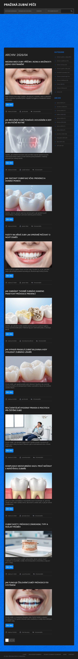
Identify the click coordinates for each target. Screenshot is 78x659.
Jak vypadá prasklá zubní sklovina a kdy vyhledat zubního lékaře (26, 350)
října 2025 (60, 142)
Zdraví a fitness (62, 88)
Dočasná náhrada (11, 11)
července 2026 (62, 106)
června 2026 (61, 110)
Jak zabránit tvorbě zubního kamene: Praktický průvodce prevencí (24, 292)
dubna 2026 (61, 118)
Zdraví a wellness (62, 61)
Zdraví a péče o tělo (63, 68)
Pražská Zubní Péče (20, 4)
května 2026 (61, 114)
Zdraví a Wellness (62, 80)
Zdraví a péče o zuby (64, 57)
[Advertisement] (39, 28)
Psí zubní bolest (53, 11)
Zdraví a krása (62, 65)
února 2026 (61, 126)
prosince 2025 (62, 134)
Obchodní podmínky (35, 654)
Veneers (39, 11)
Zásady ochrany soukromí (52, 654)
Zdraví (59, 92)
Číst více (9, 105)
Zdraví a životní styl (63, 76)
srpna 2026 (61, 103)
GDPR (64, 654)
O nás (24, 654)
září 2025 (60, 145)
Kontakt (71, 654)
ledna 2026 (61, 130)
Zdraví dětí (60, 84)
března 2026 (61, 122)
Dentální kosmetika (63, 72)
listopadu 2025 (62, 138)
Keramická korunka (25, 11)
